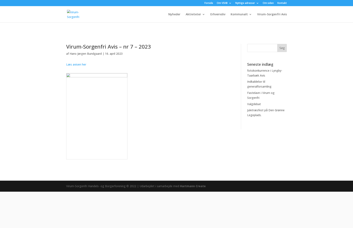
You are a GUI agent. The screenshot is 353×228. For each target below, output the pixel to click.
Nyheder (174, 14)
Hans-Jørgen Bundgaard (86, 54)
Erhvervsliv (217, 14)
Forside (208, 3)
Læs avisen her (76, 64)
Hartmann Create (193, 186)
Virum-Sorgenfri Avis (272, 14)
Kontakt (282, 3)
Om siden (268, 3)
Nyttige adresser (245, 3)
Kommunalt (239, 14)
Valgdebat (254, 104)
